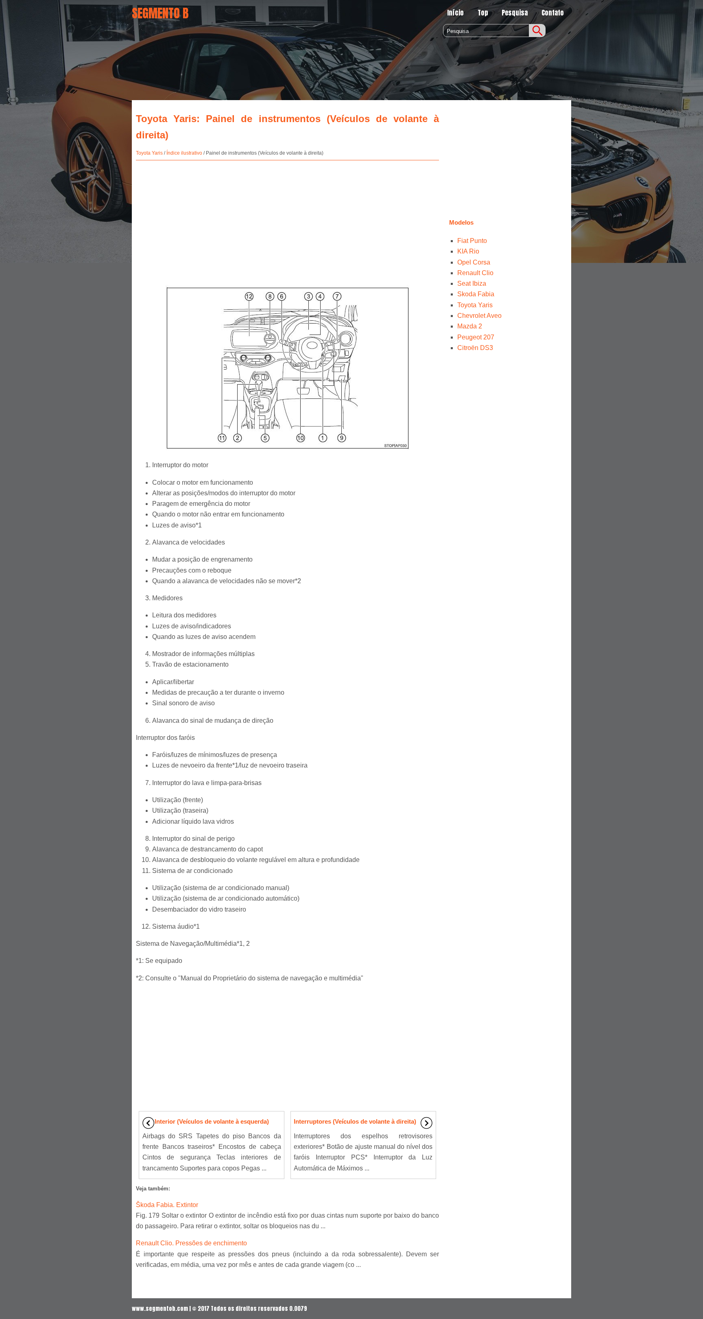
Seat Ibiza (471, 283)
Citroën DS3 (475, 347)
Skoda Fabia (475, 294)
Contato (552, 12)
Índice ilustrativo (184, 153)
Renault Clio (475, 272)
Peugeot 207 (475, 337)
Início (455, 12)
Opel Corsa (473, 262)
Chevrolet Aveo (479, 315)
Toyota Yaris (149, 153)
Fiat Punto (472, 240)
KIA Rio (468, 251)
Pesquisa (515, 12)
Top (483, 12)
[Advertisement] (287, 219)
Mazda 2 (469, 326)
